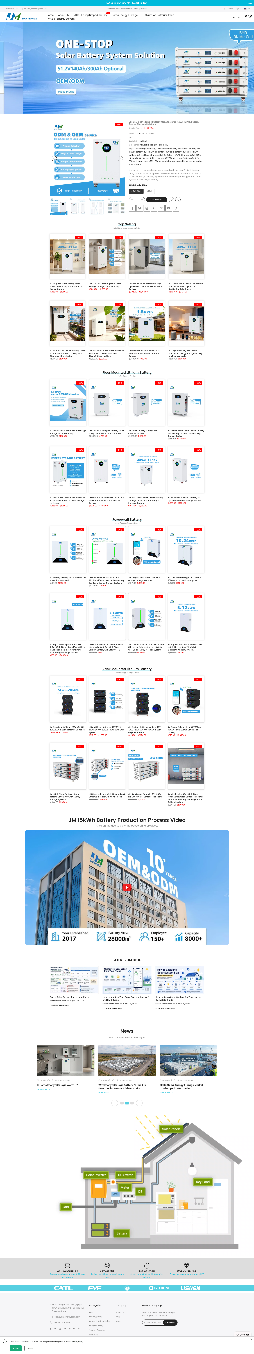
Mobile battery (168, 161)
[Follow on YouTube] (168, 208)
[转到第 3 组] (132, 1103)
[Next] (120, 158)
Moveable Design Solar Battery (154, 145)
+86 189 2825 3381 (11, 9)
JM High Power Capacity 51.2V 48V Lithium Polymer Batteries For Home (145, 795)
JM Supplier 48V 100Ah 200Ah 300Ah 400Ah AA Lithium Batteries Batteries (67, 728)
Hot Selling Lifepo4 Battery (92, 15)
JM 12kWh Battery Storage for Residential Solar (142, 432)
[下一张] (139, 1103)
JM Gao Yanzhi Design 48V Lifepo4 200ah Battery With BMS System (184, 579)
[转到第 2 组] (127, 1103)
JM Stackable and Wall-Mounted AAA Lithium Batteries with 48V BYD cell (107, 795)
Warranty (93, 1334)
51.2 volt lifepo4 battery (147, 155)
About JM (63, 15)
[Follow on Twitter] (139, 208)
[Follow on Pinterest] (161, 208)
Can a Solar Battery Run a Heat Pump (69, 997)
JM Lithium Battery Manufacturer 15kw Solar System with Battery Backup (144, 353)
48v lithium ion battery (154, 152)
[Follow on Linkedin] (154, 208)
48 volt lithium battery (166, 148)
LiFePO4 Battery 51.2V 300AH (187, 155)
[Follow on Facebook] (132, 208)
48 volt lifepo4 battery (144, 148)
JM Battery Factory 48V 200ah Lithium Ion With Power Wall (68, 579)
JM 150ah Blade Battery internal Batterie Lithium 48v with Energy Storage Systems (65, 797)
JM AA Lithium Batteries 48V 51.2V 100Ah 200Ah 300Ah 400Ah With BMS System (106, 730)
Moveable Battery (184, 161)
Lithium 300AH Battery (139, 158)
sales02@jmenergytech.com (35, 9)
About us (120, 1312)
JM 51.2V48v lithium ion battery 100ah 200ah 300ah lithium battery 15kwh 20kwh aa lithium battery (67, 353)
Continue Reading (58, 1005)
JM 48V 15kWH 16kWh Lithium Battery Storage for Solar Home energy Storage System (145, 500)
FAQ (91, 1312)
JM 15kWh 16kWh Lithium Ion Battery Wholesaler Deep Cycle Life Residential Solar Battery (186, 286)
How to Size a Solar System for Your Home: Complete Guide (178, 999)
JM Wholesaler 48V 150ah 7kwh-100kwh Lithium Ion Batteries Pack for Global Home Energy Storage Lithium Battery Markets (185, 798)
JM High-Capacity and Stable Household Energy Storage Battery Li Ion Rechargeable (186, 353)
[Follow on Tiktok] (176, 208)
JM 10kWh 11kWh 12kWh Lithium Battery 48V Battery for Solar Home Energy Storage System (186, 433)
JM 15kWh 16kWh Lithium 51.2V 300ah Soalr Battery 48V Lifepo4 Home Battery (106, 500)
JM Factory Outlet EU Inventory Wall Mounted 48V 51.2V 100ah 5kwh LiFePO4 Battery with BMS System (106, 647)
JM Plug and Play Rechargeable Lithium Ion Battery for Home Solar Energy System (66, 286)
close (5, 3)
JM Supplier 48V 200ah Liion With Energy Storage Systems (144, 579)
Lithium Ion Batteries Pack (159, 15)
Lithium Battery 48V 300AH (162, 158)
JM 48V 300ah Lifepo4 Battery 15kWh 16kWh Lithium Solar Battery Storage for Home (67, 500)
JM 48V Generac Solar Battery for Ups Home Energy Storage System (184, 499)
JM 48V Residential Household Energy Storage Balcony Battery (68, 432)
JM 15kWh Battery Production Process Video (127, 820)
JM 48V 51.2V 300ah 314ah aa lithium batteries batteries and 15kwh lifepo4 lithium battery (106, 353)
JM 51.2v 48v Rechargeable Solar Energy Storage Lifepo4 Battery (105, 285)
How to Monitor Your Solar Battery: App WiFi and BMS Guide (126, 999)
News (118, 1321)
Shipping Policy (96, 1325)
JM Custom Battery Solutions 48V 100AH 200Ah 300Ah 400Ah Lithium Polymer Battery (144, 730)
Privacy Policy (77, 1341)
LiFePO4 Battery (166, 155)
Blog (118, 1316)
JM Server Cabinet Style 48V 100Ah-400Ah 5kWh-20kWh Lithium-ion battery (185, 730)
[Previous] (54, 158)
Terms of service (97, 1330)
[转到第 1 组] (122, 1103)
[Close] (251, 1339)
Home (50, 15)
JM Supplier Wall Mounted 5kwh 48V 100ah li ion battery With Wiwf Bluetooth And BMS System (185, 647)
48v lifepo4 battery (187, 148)
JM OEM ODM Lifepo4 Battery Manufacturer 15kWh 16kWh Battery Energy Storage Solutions (164, 123)
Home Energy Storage (125, 15)
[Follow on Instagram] (147, 208)
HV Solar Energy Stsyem (61, 18)
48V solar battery (174, 152)
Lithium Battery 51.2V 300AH (148, 161)
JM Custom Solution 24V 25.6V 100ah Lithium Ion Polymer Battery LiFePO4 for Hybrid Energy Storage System (146, 647)
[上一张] (114, 1103)
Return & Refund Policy (99, 1321)
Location (229, 9)
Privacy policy (95, 1316)
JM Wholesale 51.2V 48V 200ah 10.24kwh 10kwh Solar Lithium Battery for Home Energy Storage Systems (106, 580)
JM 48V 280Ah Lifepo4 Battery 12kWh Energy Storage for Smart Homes (106, 432)
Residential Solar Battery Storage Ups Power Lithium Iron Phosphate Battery (145, 286)
